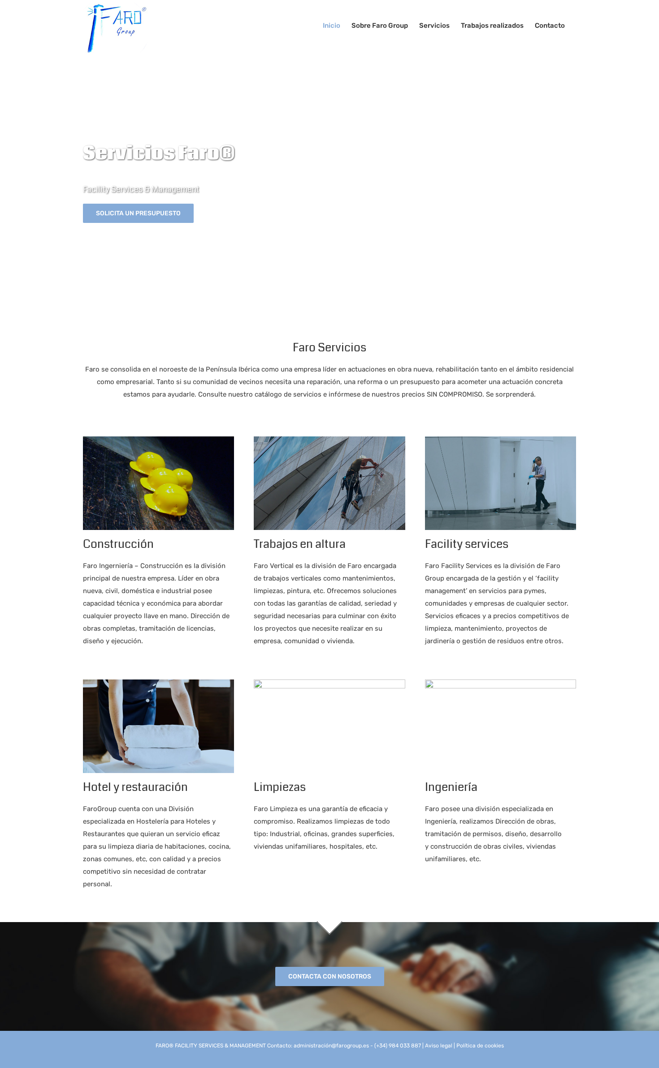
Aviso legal (438, 1045)
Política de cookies (480, 1045)
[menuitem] (331, 25)
